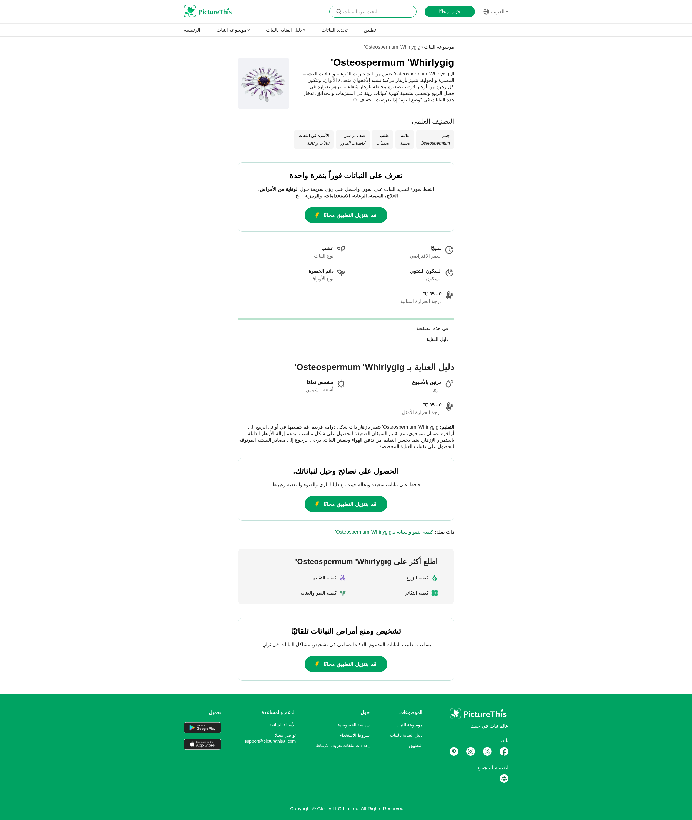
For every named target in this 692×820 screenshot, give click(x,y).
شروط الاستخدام (354, 735)
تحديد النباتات (334, 30)
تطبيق (370, 30)
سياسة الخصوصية (354, 725)
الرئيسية (192, 30)
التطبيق (415, 745)
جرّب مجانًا (450, 11)
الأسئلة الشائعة (282, 725)
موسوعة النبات (439, 47)
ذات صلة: (394, 532)
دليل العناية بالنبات (406, 735)
